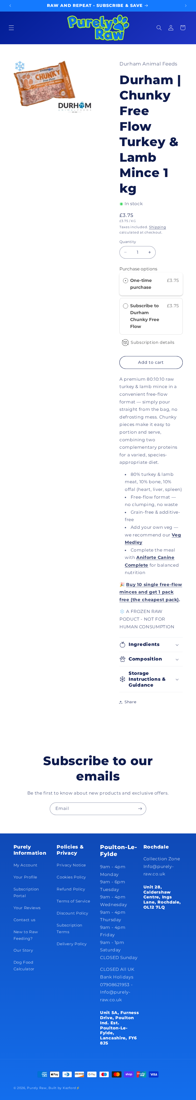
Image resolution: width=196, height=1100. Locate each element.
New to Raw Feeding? (26, 935)
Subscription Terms (69, 928)
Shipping (157, 227)
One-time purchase (141, 284)
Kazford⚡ (71, 1088)
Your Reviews (27, 908)
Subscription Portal (26, 892)
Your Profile (26, 877)
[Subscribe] (140, 808)
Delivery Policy (72, 944)
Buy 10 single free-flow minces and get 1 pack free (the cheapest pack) (150, 592)
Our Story (23, 950)
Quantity (127, 242)
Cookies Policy (71, 877)
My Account (26, 865)
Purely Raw (36, 1088)
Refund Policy (71, 889)
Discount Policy (72, 913)
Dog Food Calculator (24, 965)
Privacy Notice (71, 865)
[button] (11, 28)
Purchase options (138, 268)
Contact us (24, 920)
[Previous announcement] (10, 5)
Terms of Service (73, 901)
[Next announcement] (185, 5)
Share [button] (130, 702)
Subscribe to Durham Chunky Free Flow (144, 316)
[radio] (125, 280)
